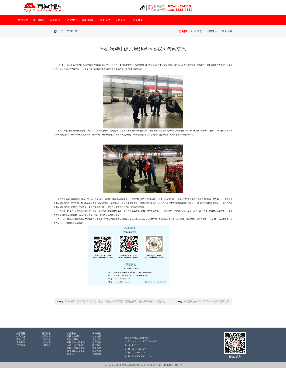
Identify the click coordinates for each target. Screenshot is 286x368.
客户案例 (88, 20)
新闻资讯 (55, 20)
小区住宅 (96, 351)
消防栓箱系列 (73, 336)
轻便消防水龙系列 (76, 351)
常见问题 (227, 31)
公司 (60, 31)
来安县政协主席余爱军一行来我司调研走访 (206, 301)
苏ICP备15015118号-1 (171, 365)
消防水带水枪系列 (76, 342)
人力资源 (120, 20)
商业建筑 (96, 348)
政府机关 (96, 336)
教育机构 (96, 342)
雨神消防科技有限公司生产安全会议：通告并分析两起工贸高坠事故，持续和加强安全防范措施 (115, 301)
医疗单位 (96, 345)
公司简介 (20, 336)
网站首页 (23, 20)
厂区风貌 (20, 345)
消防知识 (211, 31)
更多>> (70, 354)
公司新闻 (72, 31)
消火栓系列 (72, 339)
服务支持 (105, 20)
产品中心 (72, 20)
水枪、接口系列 (75, 345)
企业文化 (20, 339)
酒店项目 (96, 354)
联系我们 (137, 20)
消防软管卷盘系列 (76, 348)
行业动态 (196, 31)
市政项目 (96, 339)
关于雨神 (38, 20)
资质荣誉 (20, 342)
